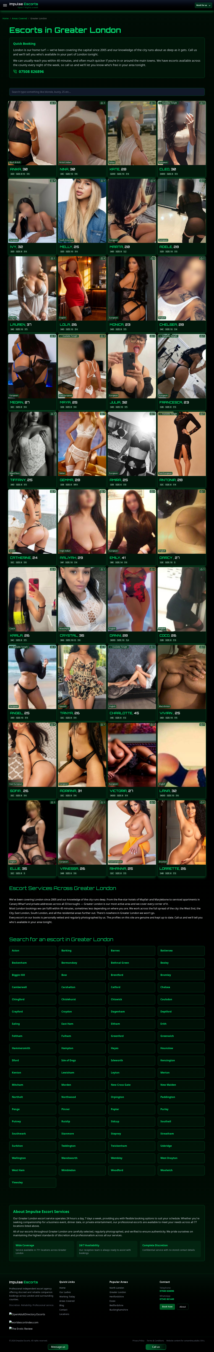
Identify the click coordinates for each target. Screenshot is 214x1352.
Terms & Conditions (155, 1340)
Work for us (201, 5)
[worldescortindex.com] (23, 1322)
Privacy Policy (138, 1340)
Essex (112, 1300)
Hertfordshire (117, 1296)
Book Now (167, 1306)
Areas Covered (19, 18)
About (183, 1306)
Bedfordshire (116, 1305)
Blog (61, 1305)
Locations (64, 1314)
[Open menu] (5, 5)
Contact (63, 1309)
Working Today (67, 1296)
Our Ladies (65, 1292)
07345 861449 (167, 1299)
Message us (58, 1347)
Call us (156, 1347)
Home (6, 18)
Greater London (118, 1292)
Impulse (23, 4)
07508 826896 (31, 71)
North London (117, 1287)
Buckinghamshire (119, 1309)
